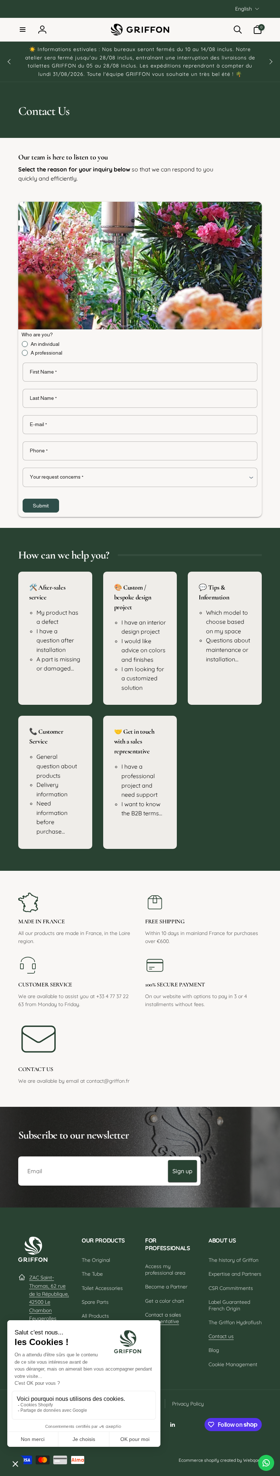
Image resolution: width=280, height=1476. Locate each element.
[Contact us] (266, 1463)
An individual (45, 344)
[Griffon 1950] (32, 1259)
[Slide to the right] (270, 61)
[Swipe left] (9, 61)
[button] (23, 30)
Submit (41, 506)
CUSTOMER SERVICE (45, 984)
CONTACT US (35, 1069)
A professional (46, 353)
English (243, 8)
